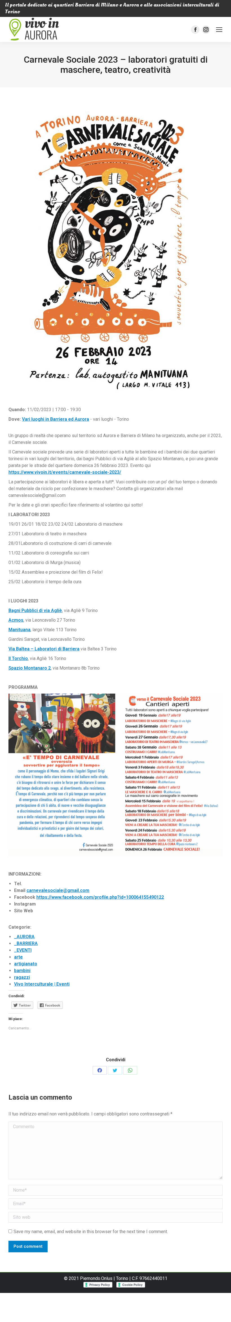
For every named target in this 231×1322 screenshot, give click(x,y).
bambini (22, 970)
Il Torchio (18, 658)
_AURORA (24, 936)
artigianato (25, 963)
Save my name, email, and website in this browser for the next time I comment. (91, 1231)
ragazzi (22, 977)
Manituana (19, 629)
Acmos (15, 620)
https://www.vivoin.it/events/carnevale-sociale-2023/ (64, 472)
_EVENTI (23, 950)
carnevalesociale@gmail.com (57, 890)
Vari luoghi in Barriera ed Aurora (55, 419)
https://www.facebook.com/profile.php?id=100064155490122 (100, 897)
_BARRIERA (26, 943)
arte (18, 957)
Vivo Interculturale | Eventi (42, 984)
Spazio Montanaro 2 (29, 668)
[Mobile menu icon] (219, 29)
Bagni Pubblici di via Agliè (35, 610)
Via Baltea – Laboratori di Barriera (43, 649)
